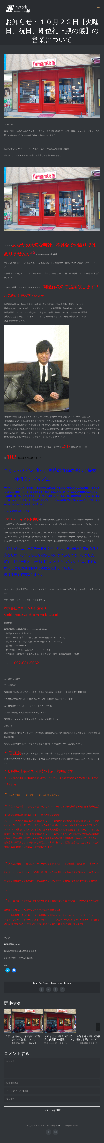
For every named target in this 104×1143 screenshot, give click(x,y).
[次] (98, 1027)
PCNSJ (58, 1125)
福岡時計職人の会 (12, 944)
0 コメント (24, 1043)
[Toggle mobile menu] (98, 8)
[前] (5, 1027)
